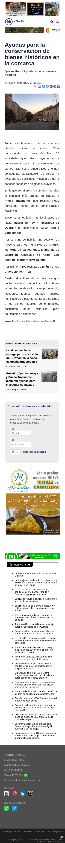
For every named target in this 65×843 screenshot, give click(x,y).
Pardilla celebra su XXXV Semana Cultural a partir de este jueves (36, 699)
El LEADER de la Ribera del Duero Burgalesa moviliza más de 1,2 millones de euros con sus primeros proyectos (36, 675)
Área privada (57, 831)
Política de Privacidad (23, 831)
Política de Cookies (42, 831)
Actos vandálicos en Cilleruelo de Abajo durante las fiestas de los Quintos (34, 625)
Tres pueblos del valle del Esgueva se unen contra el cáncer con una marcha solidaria (34, 617)
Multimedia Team (43, 841)
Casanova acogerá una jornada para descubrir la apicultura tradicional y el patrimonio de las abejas (33, 726)
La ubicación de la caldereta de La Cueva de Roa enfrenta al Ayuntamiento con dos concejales (35, 640)
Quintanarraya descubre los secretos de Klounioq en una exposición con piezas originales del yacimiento (35, 684)
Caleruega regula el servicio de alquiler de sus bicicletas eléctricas (36, 600)
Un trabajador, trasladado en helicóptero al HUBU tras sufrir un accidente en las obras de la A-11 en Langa (36, 583)
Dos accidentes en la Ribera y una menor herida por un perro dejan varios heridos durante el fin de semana (35, 735)
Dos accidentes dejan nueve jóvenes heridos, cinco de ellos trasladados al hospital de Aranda (33, 666)
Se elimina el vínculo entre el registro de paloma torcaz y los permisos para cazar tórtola (35, 608)
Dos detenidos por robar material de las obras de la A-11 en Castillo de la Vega (34, 632)
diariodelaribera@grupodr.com (25, 780)
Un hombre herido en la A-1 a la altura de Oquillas (35, 574)
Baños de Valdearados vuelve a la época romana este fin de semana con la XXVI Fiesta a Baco (35, 708)
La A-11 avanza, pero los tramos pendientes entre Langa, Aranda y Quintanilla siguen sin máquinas (32, 592)
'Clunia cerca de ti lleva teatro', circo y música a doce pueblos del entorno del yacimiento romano (34, 650)
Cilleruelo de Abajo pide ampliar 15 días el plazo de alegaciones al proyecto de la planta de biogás (36, 717)
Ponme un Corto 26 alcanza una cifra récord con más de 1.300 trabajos (33, 657)
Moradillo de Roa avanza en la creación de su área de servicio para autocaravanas (36, 692)
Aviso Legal (7, 831)
